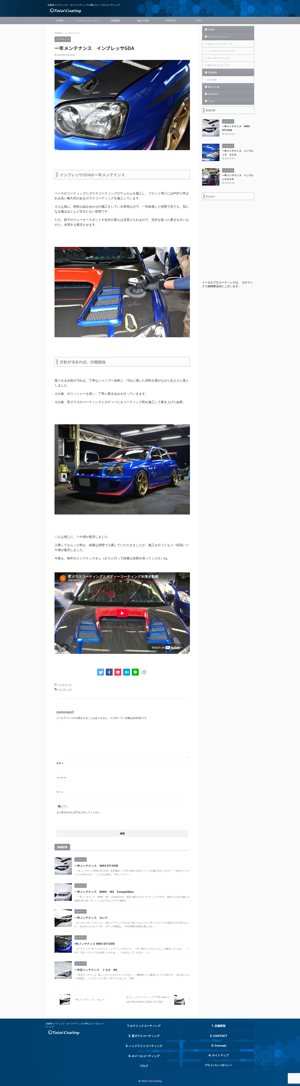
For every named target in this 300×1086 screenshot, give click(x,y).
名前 (59, 763)
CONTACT (170, 20)
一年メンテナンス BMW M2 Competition (104, 891)
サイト (60, 791)
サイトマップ (220, 1055)
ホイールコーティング (218, 58)
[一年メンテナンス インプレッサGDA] (126, 672)
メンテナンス (64, 684)
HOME (59, 20)
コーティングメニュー (87, 20)
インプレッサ (65, 689)
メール (61, 777)
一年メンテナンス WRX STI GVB (96, 865)
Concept (211, 79)
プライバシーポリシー (218, 1065)
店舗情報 (115, 20)
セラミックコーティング (219, 43)
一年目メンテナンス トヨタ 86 (95, 969)
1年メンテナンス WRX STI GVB (94, 943)
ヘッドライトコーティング (220, 51)
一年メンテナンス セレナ (91, 917)
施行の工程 (143, 20)
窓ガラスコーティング (218, 65)
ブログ (198, 20)
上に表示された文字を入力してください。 (79, 812)
